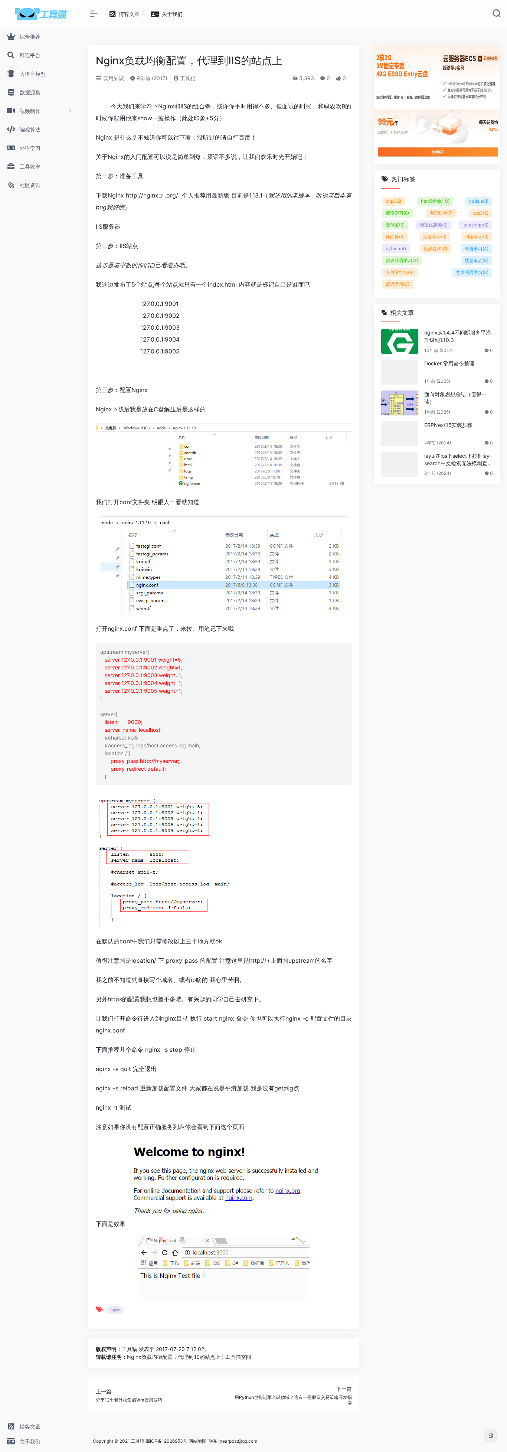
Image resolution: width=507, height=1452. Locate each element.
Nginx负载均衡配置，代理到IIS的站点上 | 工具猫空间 (189, 1357)
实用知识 (113, 78)
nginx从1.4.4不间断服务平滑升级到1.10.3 (457, 336)
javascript (475, 225)
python (396, 248)
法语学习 (435, 236)
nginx (150, 195)
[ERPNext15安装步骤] (399, 433)
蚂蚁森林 (435, 248)
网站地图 (197, 1441)
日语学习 (476, 236)
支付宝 (395, 225)
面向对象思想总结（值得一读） (455, 398)
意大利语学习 (472, 272)
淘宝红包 (441, 213)
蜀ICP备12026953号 (166, 1441)
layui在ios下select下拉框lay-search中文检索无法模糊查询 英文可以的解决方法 (458, 460)
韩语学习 (476, 248)
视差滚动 (476, 260)
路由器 (395, 236)
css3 (480, 213)
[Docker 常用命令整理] (399, 372)
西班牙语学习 (402, 260)
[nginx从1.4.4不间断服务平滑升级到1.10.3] (399, 341)
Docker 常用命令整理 (449, 363)
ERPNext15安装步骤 (448, 425)
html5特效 (435, 201)
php (393, 201)
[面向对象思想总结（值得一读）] (399, 403)
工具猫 (187, 78)
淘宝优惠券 (434, 225)
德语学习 (397, 284)
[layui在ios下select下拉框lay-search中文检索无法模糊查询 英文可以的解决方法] (399, 464)
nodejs (478, 201)
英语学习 (397, 213)
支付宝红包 (400, 272)
